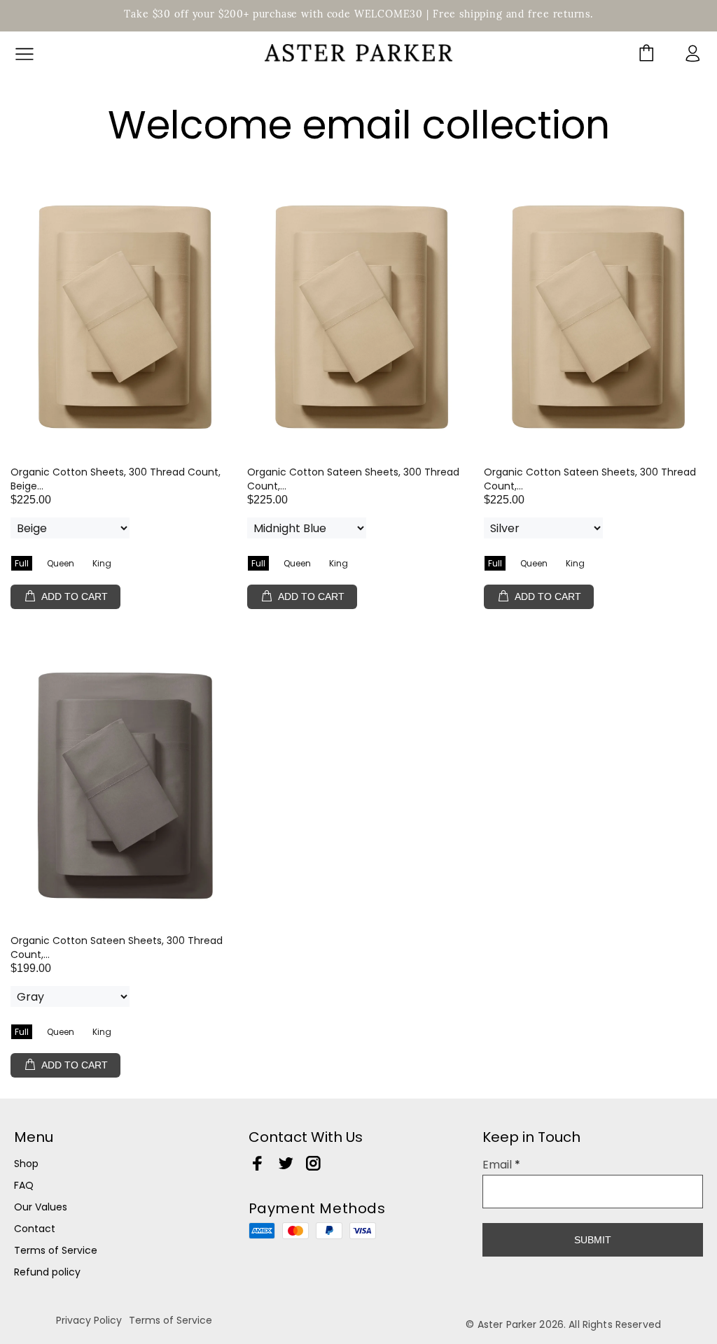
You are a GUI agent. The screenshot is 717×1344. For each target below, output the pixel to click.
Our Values (40, 1207)
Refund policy (47, 1272)
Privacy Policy (89, 1320)
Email (501, 1165)
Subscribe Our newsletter (568, 1200)
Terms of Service (55, 1250)
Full (22, 563)
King (101, 563)
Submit (592, 1239)
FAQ (24, 1185)
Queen (60, 563)
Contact (34, 1229)
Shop (26, 1164)
